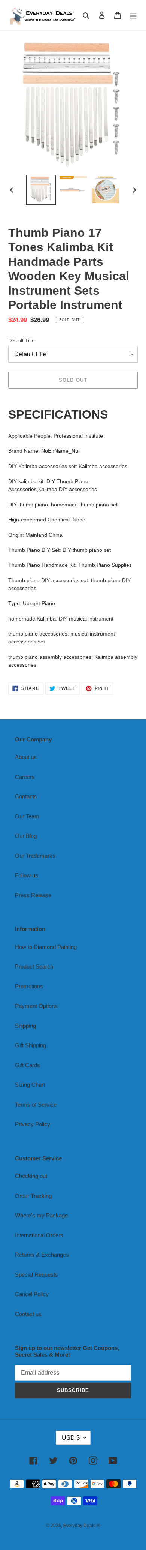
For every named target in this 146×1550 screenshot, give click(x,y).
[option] (41, 190)
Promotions (29, 986)
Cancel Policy (32, 1294)
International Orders (39, 1235)
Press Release (33, 895)
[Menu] (133, 15)
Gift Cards (27, 1065)
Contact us (28, 1314)
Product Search (34, 966)
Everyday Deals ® (81, 1525)
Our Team (27, 816)
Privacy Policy (32, 1124)
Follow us (26, 875)
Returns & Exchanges (42, 1255)
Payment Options (36, 1006)
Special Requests (36, 1274)
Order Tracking (33, 1196)
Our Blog (26, 836)
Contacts (26, 796)
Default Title (21, 340)
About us (26, 757)
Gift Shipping (30, 1045)
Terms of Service (36, 1104)
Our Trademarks (35, 856)
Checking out (31, 1176)
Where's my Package (41, 1215)
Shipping (25, 1026)
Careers (25, 777)
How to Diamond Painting (46, 947)
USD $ (71, 1437)
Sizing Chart (30, 1085)
